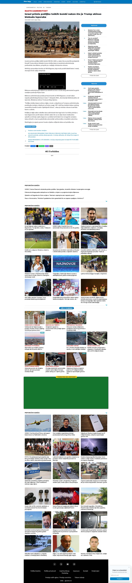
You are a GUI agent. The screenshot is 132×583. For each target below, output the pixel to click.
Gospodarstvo (31, 7)
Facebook (33, 146)
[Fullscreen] (64, 87)
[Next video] (44, 87)
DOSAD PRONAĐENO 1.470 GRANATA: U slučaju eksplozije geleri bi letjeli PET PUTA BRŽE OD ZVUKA (53, 140)
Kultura (75, 1)
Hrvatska (57, 1)
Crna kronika (47, 1)
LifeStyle (82, 1)
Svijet (63, 1)
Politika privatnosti (50, 571)
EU (44, 7)
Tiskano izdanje (79, 577)
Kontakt (85, 571)
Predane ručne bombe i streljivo (37, 130)
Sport (69, 1)
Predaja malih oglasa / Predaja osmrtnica (58, 577)
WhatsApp (42, 146)
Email (51, 146)
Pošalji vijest (95, 571)
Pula (35, 1)
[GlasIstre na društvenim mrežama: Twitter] (63, 564)
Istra (40, 1)
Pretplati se (119, 578)
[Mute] (48, 87)
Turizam (48, 7)
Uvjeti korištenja (64, 571)
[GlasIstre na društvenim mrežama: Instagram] (76, 564)
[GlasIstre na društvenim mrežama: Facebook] (56, 564)
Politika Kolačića (36, 571)
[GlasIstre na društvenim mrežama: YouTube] (69, 564)
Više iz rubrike (67, 308)
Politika (39, 7)
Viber (47, 146)
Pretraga (98, 1)
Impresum (76, 571)
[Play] (40, 87)
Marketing (65, 573)
